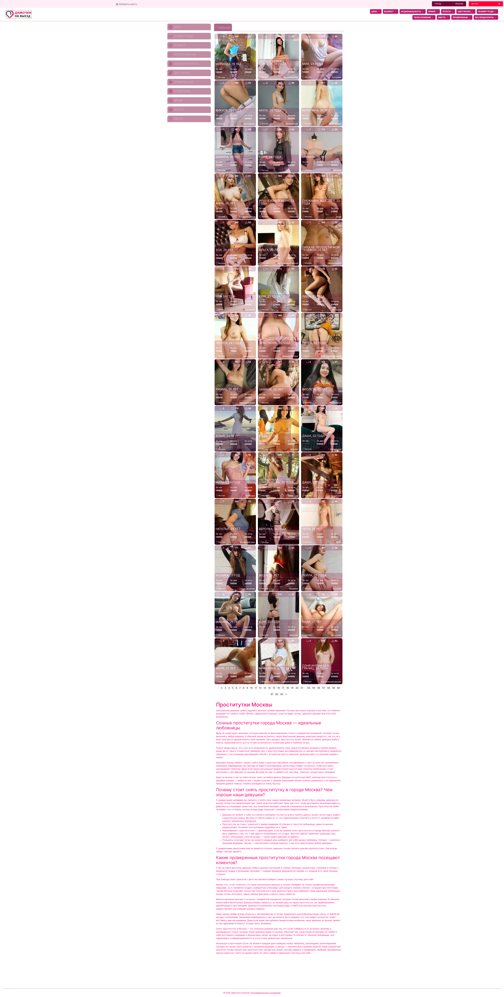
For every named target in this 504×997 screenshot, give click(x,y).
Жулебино (293, 588)
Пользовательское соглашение (266, 992)
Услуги (446, 11)
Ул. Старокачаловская (288, 263)
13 (265, 688)
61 (272, 694)
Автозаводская (334, 263)
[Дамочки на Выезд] (18, 14)
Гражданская (335, 123)
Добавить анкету (127, 4)
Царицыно (336, 309)
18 (288, 688)
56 (318, 688)
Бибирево (293, 635)
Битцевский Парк (290, 356)
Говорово (337, 170)
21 (302, 688)
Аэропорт (337, 588)
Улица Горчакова (247, 588)
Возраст (389, 11)
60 (338, 688)
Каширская (293, 495)
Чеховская (250, 309)
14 (269, 688)
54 (308, 688)
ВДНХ (338, 216)
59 (333, 688)
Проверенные (460, 17)
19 (292, 688)
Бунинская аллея (247, 402)
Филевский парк (247, 542)
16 (278, 688)
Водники (294, 449)
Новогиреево (249, 356)
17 (283, 688)
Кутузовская (249, 123)
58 (328, 688)
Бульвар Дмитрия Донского (285, 681)
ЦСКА (338, 542)
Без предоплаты (484, 17)
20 (297, 688)
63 (281, 694)
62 (276, 694)
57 (323, 688)
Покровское (249, 681)
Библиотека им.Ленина (331, 356)
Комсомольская (291, 77)
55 (313, 688)
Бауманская (335, 449)
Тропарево (336, 77)
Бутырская (336, 495)
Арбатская (250, 495)
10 (251, 688)
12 (260, 688)
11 (256, 688)
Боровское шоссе (247, 216)
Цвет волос (464, 11)
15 (274, 688)
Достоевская (335, 402)
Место (441, 17)
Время (431, 11)
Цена (374, 11)
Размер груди (486, 11)
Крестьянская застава (331, 681)
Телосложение (422, 17)
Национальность (411, 11)
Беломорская (292, 123)
